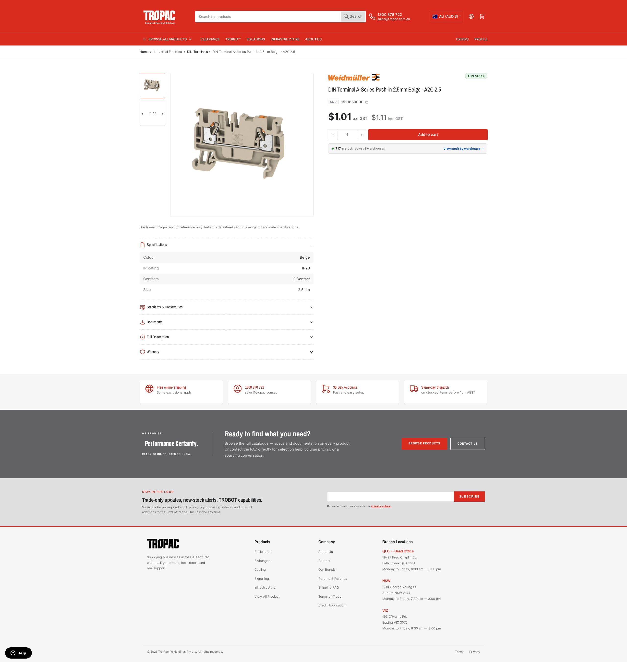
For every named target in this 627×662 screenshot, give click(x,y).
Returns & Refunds (332, 579)
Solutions (255, 39)
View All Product (267, 596)
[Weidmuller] (362, 77)
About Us (313, 39)
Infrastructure (285, 39)
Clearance (210, 39)
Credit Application (332, 605)
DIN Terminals (197, 52)
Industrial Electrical (168, 52)
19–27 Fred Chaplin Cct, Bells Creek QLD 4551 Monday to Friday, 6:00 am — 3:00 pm (411, 563)
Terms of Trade (329, 596)
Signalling (261, 579)
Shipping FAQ (328, 587)
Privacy (474, 652)
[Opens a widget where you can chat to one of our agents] (18, 653)
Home (144, 52)
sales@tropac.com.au (393, 19)
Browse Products (424, 443)
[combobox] (280, 16)
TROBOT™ (233, 39)
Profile (480, 39)
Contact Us (468, 443)
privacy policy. (381, 506)
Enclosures (262, 552)
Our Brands (327, 569)
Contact (324, 561)
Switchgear (263, 561)
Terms (459, 652)
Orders (462, 39)
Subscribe (469, 496)
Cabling (260, 569)
